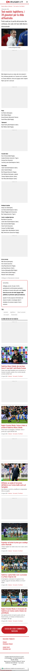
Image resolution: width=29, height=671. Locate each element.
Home (2, 6)
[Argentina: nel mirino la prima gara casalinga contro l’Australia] (14, 532)
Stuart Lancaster (21, 312)
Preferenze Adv (7, 649)
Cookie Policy (6, 647)
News (6, 6)
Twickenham (14, 315)
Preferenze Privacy (8, 644)
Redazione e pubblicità (9, 639)
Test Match (21, 6)
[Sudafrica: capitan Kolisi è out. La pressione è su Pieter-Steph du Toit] (14, 564)
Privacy (5, 642)
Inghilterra (12, 312)
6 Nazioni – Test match (13, 6)
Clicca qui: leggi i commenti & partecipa (14, 629)
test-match (6, 315)
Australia (6, 312)
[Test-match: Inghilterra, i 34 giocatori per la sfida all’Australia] (14, 37)
